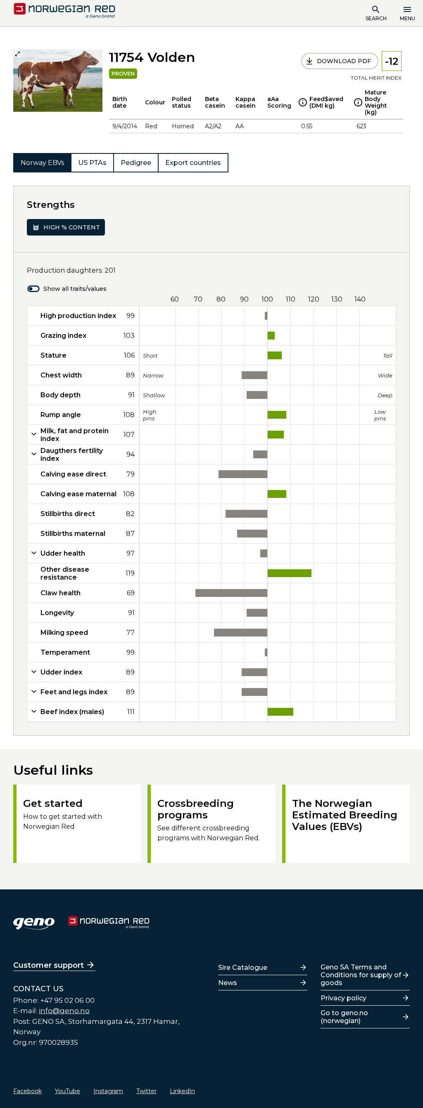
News (227, 983)
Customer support (48, 965)
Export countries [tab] (193, 163)
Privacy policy (343, 998)
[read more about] (303, 102)
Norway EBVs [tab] (42, 163)
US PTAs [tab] (92, 163)
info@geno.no (64, 1011)
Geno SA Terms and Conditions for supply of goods (361, 975)
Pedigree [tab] (136, 163)
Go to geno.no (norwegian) (344, 1017)
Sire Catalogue (242, 967)
